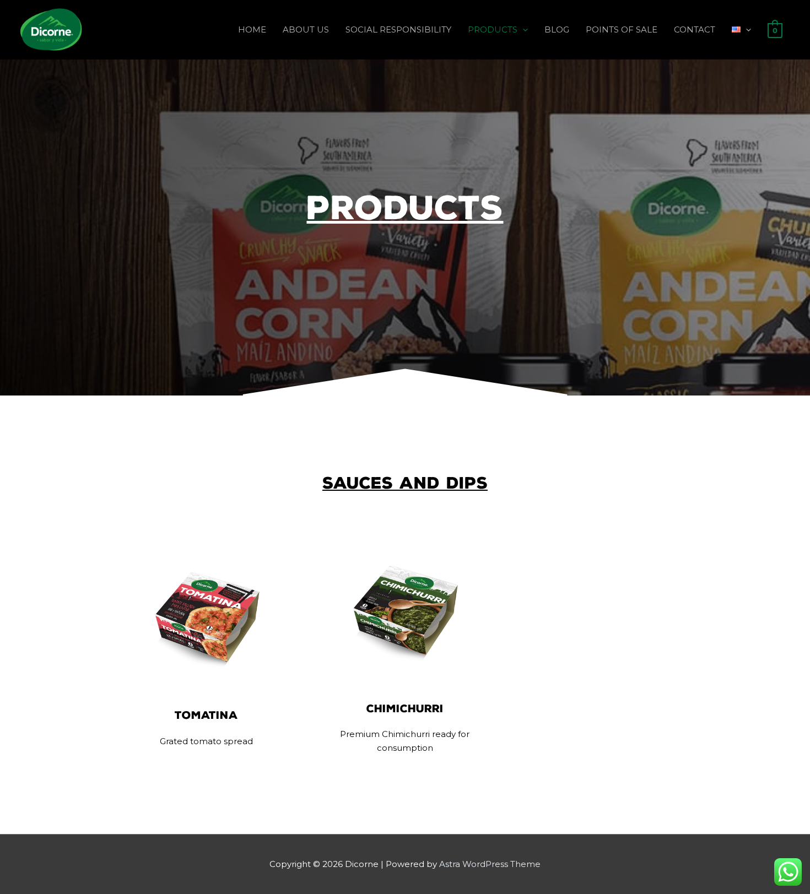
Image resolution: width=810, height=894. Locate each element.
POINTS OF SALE (621, 29)
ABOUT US (306, 29)
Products (404, 207)
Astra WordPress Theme (490, 864)
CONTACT (694, 29)
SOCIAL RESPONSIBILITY (398, 29)
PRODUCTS (492, 29)
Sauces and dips (405, 482)
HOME (252, 29)
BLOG (556, 29)
